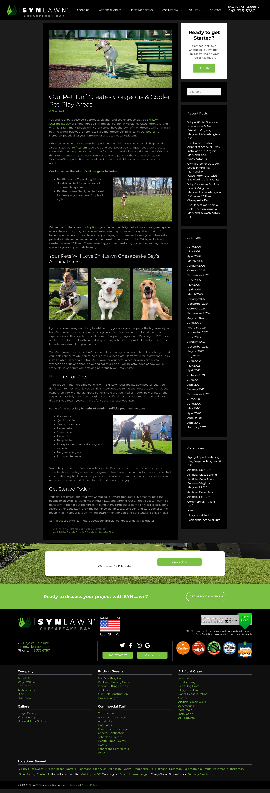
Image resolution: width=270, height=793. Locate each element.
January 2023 (196, 341)
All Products (186, 717)
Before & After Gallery (32, 721)
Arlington (114, 768)
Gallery (194, 10)
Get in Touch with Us (206, 596)
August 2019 (195, 417)
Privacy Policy (89, 785)
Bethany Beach (198, 774)
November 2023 (198, 332)
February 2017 (196, 427)
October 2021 (196, 375)
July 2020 (193, 398)
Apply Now (179, 562)
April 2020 (194, 413)
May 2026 (193, 251)
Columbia (204, 768)
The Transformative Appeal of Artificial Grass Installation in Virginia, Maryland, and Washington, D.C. (203, 151)
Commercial (170, 10)
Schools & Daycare (110, 737)
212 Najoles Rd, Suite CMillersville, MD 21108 (35, 645)
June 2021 (193, 379)
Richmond (85, 768)
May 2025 (193, 284)
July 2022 (193, 356)
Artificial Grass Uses (200, 492)
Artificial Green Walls (192, 701)
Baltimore (190, 768)
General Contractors (111, 733)
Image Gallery (27, 713)
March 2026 (195, 261)
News (191, 510)
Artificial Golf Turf (198, 469)
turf (101, 151)
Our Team (24, 698)
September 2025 (198, 275)
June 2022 (194, 360)
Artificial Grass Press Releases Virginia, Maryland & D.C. (200, 483)
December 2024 (198, 303)
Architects (105, 721)
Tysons (126, 768)
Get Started (204, 68)
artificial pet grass (92, 171)
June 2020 (194, 403)
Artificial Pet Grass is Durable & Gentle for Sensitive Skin (83, 532)
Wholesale (185, 709)
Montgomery (235, 768)
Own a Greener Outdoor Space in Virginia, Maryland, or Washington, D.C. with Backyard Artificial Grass (203, 171)
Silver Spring (27, 774)
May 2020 (193, 408)
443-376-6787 (241, 10)
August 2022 (195, 351)
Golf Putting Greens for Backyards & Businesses (78, 528)
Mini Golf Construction (113, 694)
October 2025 (196, 270)
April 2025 (194, 289)
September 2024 (198, 313)
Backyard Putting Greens (114, 682)
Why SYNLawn (27, 682)
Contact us (56, 520)
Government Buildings (113, 729)
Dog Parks (105, 725)
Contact (215, 10)
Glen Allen (100, 768)
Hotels (102, 745)
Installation (185, 713)
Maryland (161, 768)
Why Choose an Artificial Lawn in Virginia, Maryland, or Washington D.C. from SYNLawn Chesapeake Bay (204, 192)
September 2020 (198, 394)
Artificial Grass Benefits (202, 474)
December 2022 (198, 346)
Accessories (186, 706)
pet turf (151, 131)
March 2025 (195, 294)
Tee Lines (104, 690)
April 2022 (194, 370)
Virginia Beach (54, 768)
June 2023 (194, 337)
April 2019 (193, 422)
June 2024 (194, 322)
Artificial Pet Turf (198, 496)
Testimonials (26, 690)
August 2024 (195, 318)
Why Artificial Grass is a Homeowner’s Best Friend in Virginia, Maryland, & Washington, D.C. (203, 130)
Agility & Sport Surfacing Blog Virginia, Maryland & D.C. (204, 461)
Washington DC (90, 774)
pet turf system (77, 147)
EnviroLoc (24, 686)
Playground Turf (198, 515)
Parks (101, 752)
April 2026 (194, 256)
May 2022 (193, 365)
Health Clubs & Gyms (111, 740)
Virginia (24, 768)
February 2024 (197, 327)
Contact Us (152, 655)
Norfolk (71, 768)
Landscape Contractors (113, 748)
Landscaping (187, 682)
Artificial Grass (110, 10)
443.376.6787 (39, 650)
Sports (182, 698)
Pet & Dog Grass (188, 686)
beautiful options (87, 227)
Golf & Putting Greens (112, 678)
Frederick (43, 774)
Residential (185, 678)
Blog (21, 694)
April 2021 (193, 384)
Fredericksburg (143, 768)
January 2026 (196, 265)
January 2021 (195, 389)
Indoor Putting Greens (113, 686)
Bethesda (175, 768)
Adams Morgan (139, 774)
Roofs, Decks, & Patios (192, 694)
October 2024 (196, 308)
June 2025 (194, 280)
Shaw (123, 774)
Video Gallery (26, 717)
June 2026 (194, 246)
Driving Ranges (108, 698)
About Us (83, 10)
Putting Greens (142, 10)
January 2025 (196, 299)
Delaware (37, 768)
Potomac (219, 768)
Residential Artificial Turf (203, 519)
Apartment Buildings (112, 717)
